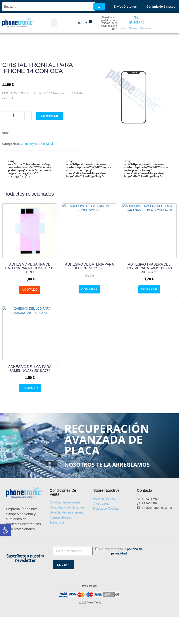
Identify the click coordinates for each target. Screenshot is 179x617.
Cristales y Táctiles (32, 144)
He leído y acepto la (121, 551)
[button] (5, 530)
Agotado (30, 289)
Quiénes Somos (104, 498)
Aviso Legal (101, 503)
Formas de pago (61, 517)
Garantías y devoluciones (67, 507)
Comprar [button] (89, 289)
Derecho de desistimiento (67, 512)
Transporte (57, 522)
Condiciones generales (65, 502)
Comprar (49, 116)
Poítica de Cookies (106, 508)
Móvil (49, 144)
